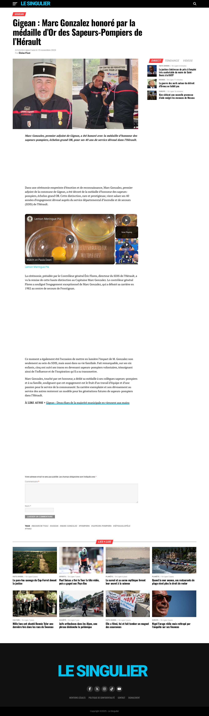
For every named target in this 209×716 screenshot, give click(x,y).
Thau (29, 529)
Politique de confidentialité (102, 697)
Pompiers (85, 526)
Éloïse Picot (24, 53)
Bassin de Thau (40, 526)
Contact (121, 697)
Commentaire (32, 481)
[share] (108, 217)
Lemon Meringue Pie (47, 219)
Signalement (134, 697)
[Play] (127, 244)
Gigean (54, 526)
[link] (30, 219)
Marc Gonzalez (69, 526)
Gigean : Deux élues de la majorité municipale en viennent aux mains (87, 402)
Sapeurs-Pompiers (102, 526)
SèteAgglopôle (122, 526)
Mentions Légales (77, 697)
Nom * (28, 506)
